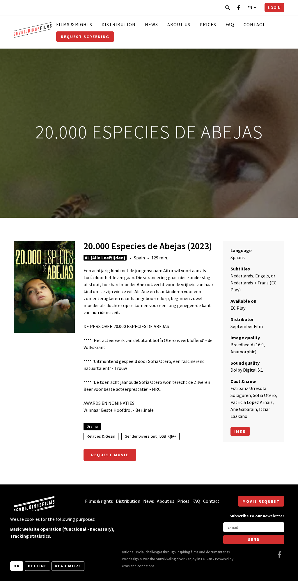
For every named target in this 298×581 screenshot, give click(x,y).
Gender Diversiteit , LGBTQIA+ (150, 436)
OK (16, 565)
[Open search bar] (227, 7)
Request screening (85, 36)
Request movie (109, 454)
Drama (92, 426)
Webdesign (130, 559)
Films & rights (74, 24)
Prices (208, 24)
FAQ (230, 24)
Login (274, 7)
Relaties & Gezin (101, 436)
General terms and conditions (131, 566)
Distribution (119, 24)
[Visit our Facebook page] (238, 7)
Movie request (261, 501)
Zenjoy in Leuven (198, 559)
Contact (254, 24)
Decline (37, 565)
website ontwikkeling (159, 559)
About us (178, 24)
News (151, 24)
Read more (68, 565)
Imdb (240, 431)
